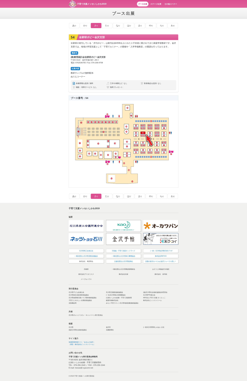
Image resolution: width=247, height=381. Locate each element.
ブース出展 (142, 4)
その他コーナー (170, 4)
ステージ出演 (155, 4)
